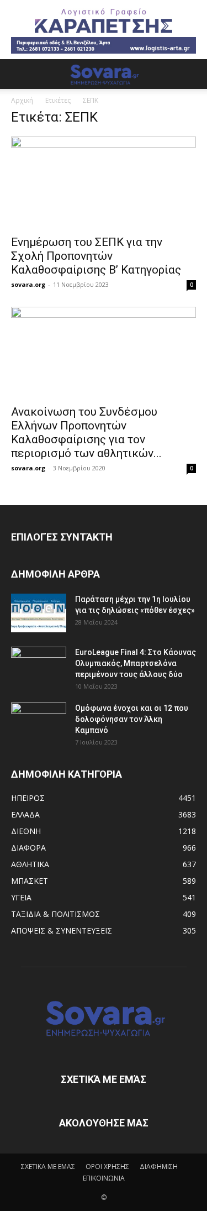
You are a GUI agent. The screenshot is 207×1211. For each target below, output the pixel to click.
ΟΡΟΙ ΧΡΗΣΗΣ (107, 1166)
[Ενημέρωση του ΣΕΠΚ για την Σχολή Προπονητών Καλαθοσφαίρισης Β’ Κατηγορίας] (103, 182)
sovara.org (28, 284)
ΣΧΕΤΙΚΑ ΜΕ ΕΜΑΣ (48, 1166)
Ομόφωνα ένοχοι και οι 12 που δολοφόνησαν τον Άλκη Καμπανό (131, 719)
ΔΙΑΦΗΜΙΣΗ (159, 1166)
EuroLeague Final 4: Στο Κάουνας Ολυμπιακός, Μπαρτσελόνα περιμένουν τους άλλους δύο (135, 663)
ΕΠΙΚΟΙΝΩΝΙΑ (104, 1178)
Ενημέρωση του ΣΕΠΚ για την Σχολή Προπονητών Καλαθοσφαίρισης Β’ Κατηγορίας (96, 255)
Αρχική (22, 100)
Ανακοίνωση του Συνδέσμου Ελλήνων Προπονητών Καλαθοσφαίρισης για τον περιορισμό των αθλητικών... (86, 432)
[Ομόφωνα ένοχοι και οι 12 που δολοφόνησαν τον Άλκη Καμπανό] (38, 722)
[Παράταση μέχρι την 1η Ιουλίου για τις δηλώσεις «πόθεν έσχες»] (38, 613)
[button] (18, 74)
